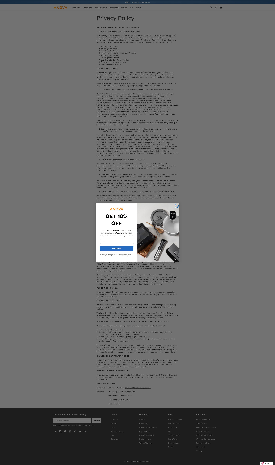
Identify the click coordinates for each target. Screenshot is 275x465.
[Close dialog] (177, 206)
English (267, 463)
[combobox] (266, 463)
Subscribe (116, 248)
